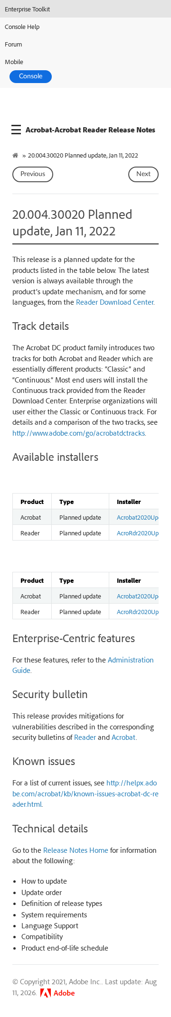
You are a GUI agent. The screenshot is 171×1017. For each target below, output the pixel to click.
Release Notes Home (75, 850)
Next (143, 174)
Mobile (14, 61)
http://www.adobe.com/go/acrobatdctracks (78, 433)
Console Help (22, 26)
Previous (32, 174)
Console (30, 76)
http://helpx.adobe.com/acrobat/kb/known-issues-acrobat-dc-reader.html (85, 793)
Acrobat (124, 737)
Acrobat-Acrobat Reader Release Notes (90, 129)
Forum (13, 44)
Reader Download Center (114, 302)
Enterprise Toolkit (27, 9)
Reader (85, 737)
